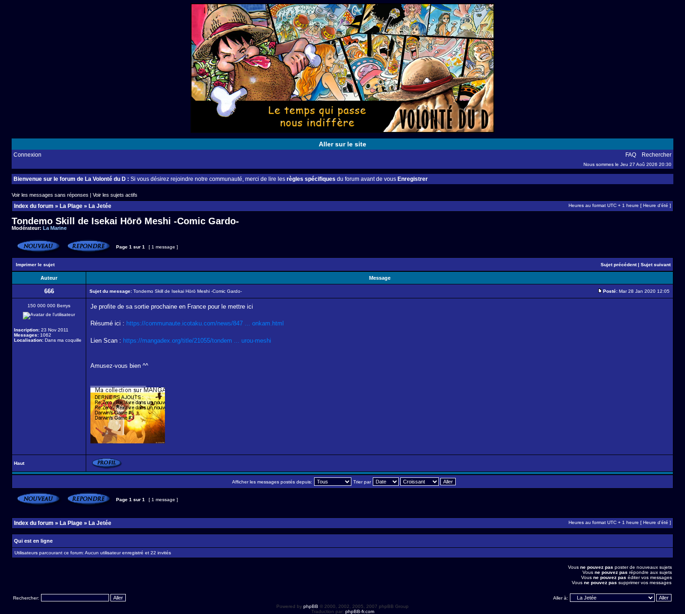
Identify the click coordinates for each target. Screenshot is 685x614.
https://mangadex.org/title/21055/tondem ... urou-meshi (197, 340)
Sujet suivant (656, 264)
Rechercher (656, 155)
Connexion (27, 155)
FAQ (630, 155)
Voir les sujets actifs (115, 195)
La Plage (71, 206)
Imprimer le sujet (35, 264)
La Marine (55, 228)
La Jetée (100, 206)
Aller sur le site (342, 144)
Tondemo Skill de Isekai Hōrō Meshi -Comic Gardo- (125, 221)
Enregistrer (412, 179)
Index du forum (34, 206)
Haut (19, 463)
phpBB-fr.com (359, 611)
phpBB (310, 606)
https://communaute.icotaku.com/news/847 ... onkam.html (205, 323)
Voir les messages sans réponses (50, 195)
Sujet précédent (619, 264)
